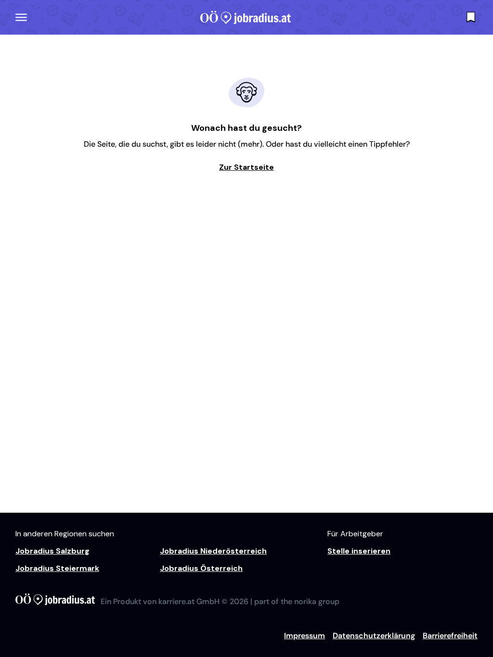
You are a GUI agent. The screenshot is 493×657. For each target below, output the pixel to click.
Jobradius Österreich (201, 568)
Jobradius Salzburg (52, 551)
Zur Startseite (246, 167)
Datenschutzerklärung (374, 636)
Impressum (304, 636)
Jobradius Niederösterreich (213, 551)
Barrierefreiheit (450, 636)
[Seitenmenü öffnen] (21, 17)
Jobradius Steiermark (57, 568)
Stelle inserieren (358, 551)
